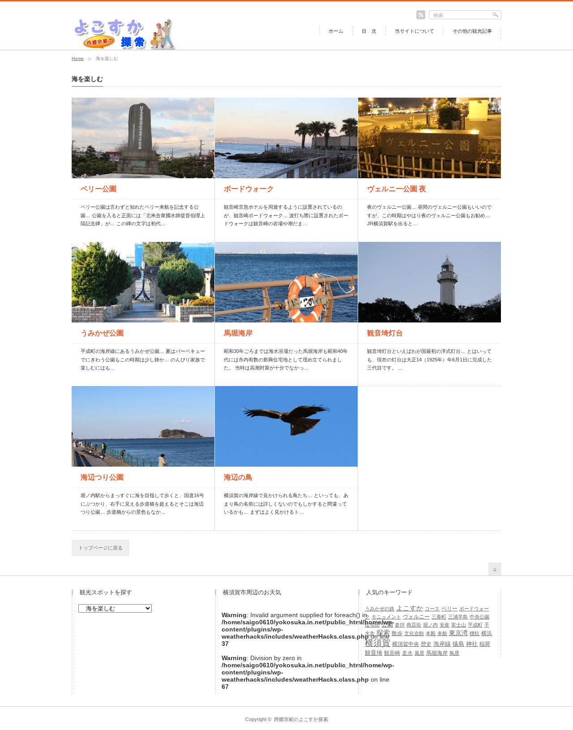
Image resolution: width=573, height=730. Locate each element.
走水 (407, 653)
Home (78, 58)
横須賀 (377, 643)
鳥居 (454, 653)
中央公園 (479, 616)
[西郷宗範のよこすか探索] (124, 47)
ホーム (336, 31)
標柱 (474, 633)
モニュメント (386, 616)
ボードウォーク (249, 189)
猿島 (458, 643)
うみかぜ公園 (102, 333)
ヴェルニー (416, 617)
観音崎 (392, 653)
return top (494, 569)
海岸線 (442, 643)
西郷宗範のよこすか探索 (301, 719)
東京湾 (458, 632)
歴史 (426, 644)
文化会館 (414, 633)
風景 (419, 653)
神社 (472, 643)
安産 (444, 624)
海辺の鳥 (238, 477)
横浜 (486, 633)
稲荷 (484, 644)
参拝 (400, 624)
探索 (383, 632)
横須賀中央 (405, 644)
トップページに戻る (100, 547)
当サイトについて (414, 31)
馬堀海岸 (238, 333)
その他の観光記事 (472, 31)
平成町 (475, 624)
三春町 (439, 616)
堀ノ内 (430, 624)
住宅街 (372, 624)
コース (432, 608)
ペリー (449, 608)
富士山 (458, 624)
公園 (387, 624)
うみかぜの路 (379, 608)
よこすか (409, 608)
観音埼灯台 (385, 333)
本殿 (431, 633)
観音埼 (373, 652)
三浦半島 (458, 616)
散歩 (397, 633)
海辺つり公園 (102, 477)
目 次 (369, 31)
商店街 (413, 624)
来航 (442, 633)
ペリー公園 (98, 189)
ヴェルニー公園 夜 (396, 189)
